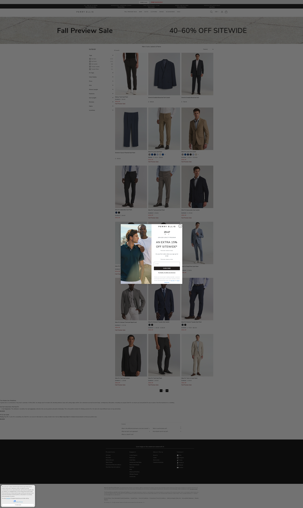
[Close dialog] (180, 226)
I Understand (18, 504)
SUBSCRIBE (167, 268)
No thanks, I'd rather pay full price (166, 272)
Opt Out (8, 498)
